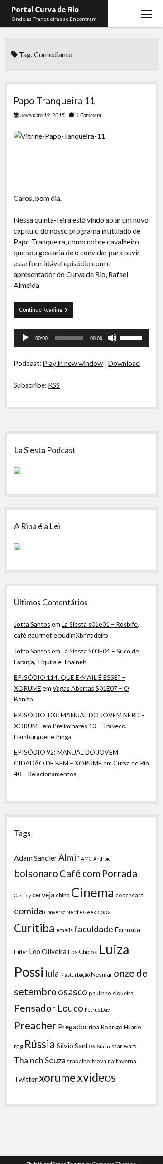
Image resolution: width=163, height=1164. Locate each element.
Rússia (39, 1044)
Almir (69, 857)
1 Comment (88, 115)
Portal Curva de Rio (45, 9)
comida (28, 910)
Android (102, 859)
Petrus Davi (98, 1010)
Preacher (35, 1025)
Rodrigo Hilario (121, 1027)
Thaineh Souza (40, 1060)
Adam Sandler (35, 858)
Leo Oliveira (48, 951)
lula (52, 973)
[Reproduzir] (25, 337)
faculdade (93, 928)
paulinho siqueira (111, 993)
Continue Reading (46, 312)
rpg (18, 1046)
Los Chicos (82, 951)
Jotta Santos (32, 624)
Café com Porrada (98, 873)
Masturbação (75, 975)
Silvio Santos (76, 1046)
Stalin (103, 1046)
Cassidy (22, 895)
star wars (123, 1046)
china (63, 895)
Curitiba (34, 928)
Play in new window (73, 363)
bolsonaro (36, 873)
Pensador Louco (48, 1008)
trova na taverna (113, 1061)
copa (104, 912)
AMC (86, 859)
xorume (57, 1077)
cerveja (43, 895)
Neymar (101, 974)
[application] (81, 338)
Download (124, 363)
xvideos (96, 1077)
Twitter (26, 1079)
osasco (72, 992)
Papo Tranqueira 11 (54, 100)
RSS (54, 384)
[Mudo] (112, 337)
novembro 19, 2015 (42, 115)
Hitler (21, 952)
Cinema (92, 892)
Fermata (127, 929)
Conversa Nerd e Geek (70, 912)
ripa (94, 1027)
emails (64, 930)
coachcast (129, 895)
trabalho (78, 1061)
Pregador (72, 1027)
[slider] (132, 337)
